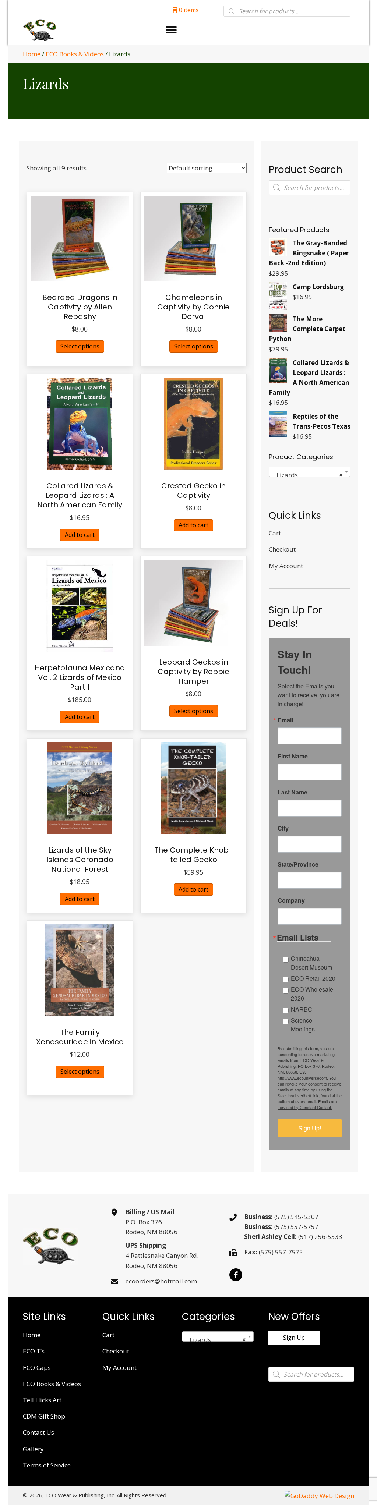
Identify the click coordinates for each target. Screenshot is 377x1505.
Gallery (33, 1449)
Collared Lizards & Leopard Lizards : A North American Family (79, 495)
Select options (79, 346)
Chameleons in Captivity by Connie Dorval (193, 307)
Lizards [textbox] (307, 475)
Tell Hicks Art (42, 1400)
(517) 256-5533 (320, 1236)
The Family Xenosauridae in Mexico (80, 1037)
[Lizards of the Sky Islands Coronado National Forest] (79, 787)
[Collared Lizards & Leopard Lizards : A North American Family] (79, 423)
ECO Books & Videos (75, 54)
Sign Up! (309, 1128)
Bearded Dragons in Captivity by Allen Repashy (79, 307)
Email (285, 720)
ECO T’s (34, 1351)
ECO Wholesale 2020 (312, 993)
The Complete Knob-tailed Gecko (193, 855)
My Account (286, 566)
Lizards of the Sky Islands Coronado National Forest (79, 859)
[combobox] (309, 472)
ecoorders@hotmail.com (161, 1281)
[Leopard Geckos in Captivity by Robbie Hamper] (193, 602)
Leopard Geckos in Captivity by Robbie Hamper (193, 671)
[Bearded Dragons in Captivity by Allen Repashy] (80, 238)
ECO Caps (37, 1367)
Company (291, 900)
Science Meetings (303, 1024)
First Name (293, 756)
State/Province (298, 864)
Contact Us (38, 1432)
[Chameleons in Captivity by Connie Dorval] (193, 238)
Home (31, 54)
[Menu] (171, 30)
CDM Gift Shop (44, 1416)
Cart (275, 533)
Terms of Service (47, 1465)
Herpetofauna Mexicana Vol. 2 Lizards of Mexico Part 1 (80, 677)
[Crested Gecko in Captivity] (193, 423)
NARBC (301, 1009)
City (283, 828)
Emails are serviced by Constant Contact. (307, 1104)
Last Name (292, 792)
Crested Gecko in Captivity (193, 490)
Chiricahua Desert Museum (311, 962)
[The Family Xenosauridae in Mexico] (79, 970)
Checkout (282, 549)
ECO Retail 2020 (313, 978)
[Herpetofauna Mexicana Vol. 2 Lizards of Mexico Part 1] (80, 605)
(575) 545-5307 (296, 1216)
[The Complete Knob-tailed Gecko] (193, 787)
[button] (235, 1274)
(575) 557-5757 (296, 1226)
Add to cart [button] (80, 535)
